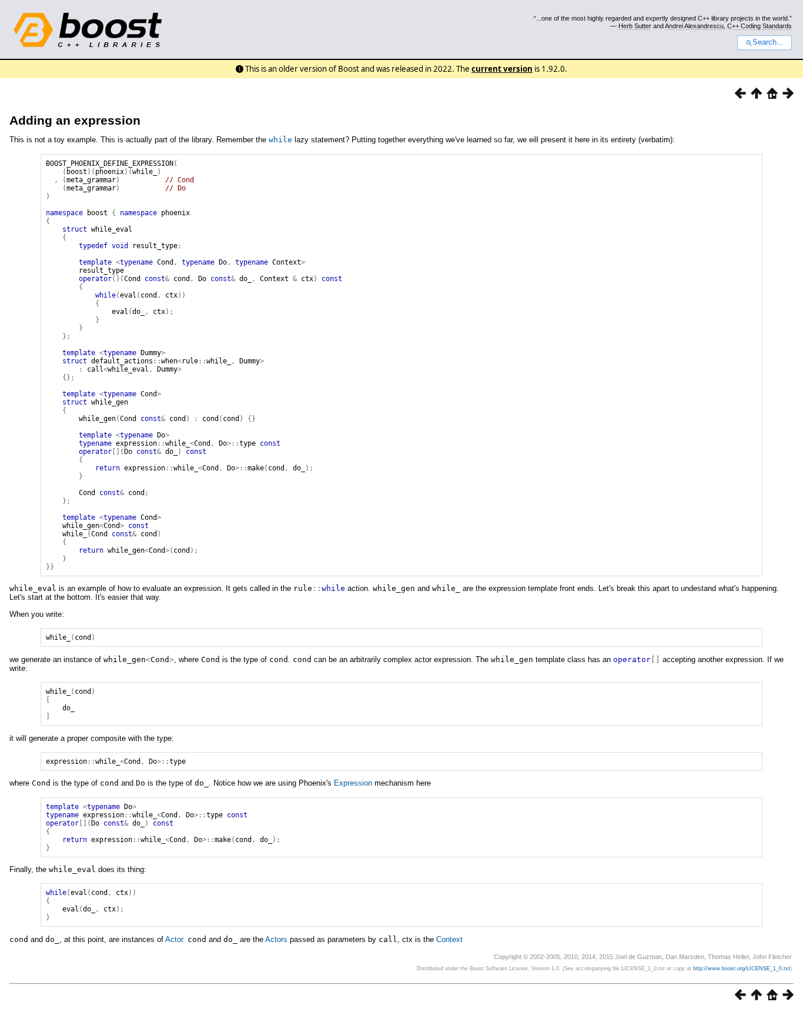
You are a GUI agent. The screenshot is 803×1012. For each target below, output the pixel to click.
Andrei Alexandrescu (694, 25)
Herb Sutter (634, 25)
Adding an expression (74, 120)
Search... (768, 42)
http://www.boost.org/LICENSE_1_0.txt (741, 968)
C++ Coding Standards (759, 25)
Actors (276, 939)
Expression (353, 783)
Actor (174, 939)
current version (502, 69)
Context (449, 939)
